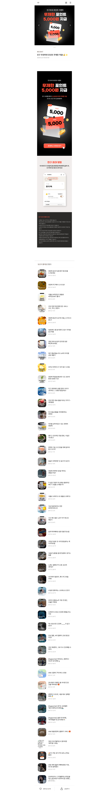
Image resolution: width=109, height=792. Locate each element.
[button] (66, 3)
